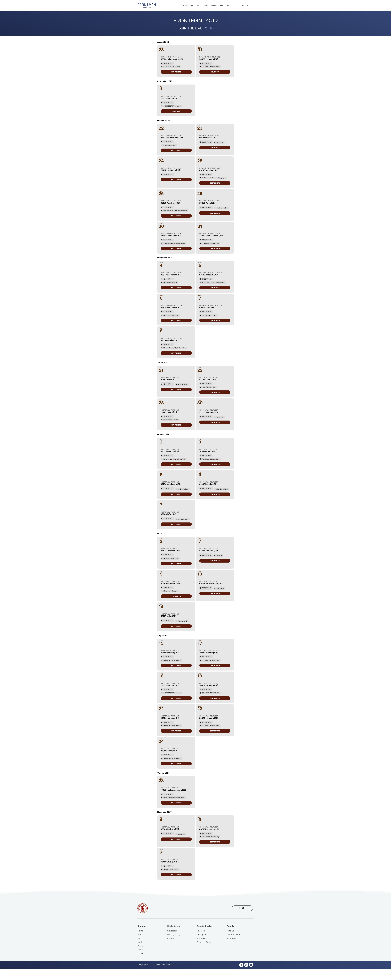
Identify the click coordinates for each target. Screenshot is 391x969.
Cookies (171, 938)
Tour (192, 6)
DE (247, 5)
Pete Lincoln (232, 931)
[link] (176, 72)
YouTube (201, 938)
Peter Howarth (233, 935)
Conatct (141, 953)
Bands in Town (204, 942)
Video (213, 6)
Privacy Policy (173, 935)
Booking (242, 908)
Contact (229, 6)
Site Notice (172, 931)
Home (185, 6)
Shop (199, 6)
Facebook (201, 931)
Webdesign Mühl (163, 965)
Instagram (201, 935)
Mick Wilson (232, 938)
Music (206, 6)
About (221, 6)
